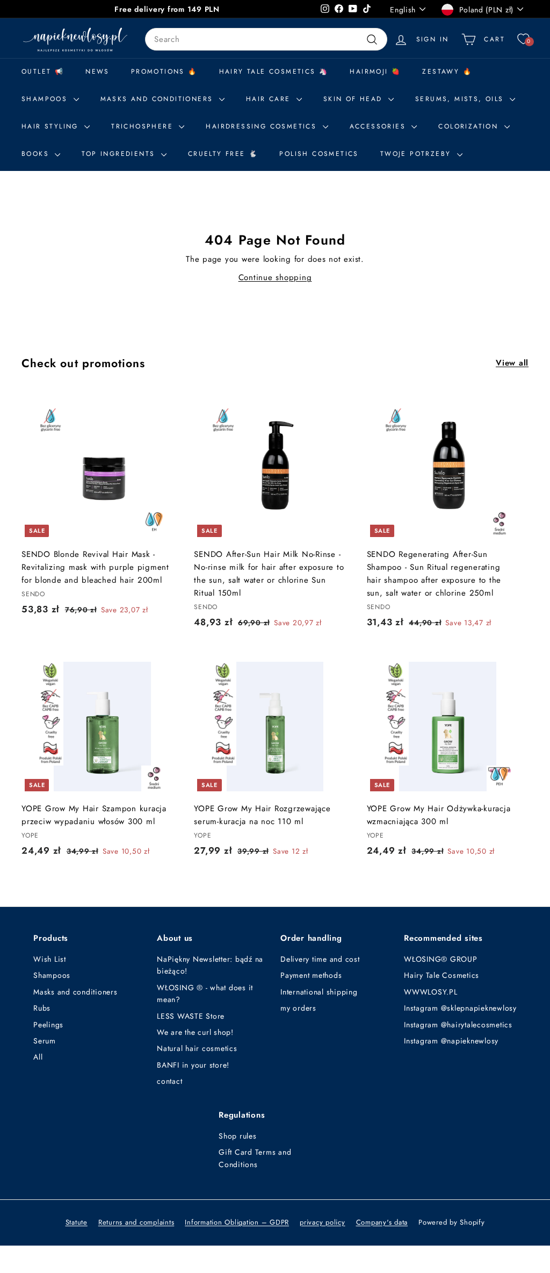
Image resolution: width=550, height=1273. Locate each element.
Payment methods (311, 975)
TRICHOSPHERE (143, 126)
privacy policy (322, 1222)
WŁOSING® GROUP (440, 959)
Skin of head (354, 99)
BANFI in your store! (193, 1065)
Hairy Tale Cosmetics (441, 975)
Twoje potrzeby (417, 154)
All (37, 1057)
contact (169, 1081)
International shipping (319, 991)
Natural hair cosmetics (197, 1048)
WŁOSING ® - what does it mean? (205, 993)
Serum (44, 1040)
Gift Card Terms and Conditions (255, 1158)
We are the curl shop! (195, 1032)
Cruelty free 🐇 (223, 154)
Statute (77, 1222)
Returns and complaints (136, 1222)
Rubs (41, 1008)
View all (512, 363)
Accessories (379, 126)
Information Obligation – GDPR (237, 1222)
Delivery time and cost (320, 959)
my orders (298, 1008)
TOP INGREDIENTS (120, 154)
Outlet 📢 (42, 71)
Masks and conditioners (158, 99)
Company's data (382, 1222)
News (97, 71)
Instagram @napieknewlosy (451, 1040)
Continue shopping (275, 277)
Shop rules (238, 1136)
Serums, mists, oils (461, 99)
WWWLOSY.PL (431, 991)
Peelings (48, 1024)
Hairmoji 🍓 (375, 71)
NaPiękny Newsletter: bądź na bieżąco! (210, 965)
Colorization (469, 126)
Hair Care (270, 99)
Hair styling (51, 126)
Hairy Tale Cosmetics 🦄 (274, 71)
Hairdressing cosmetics (263, 126)
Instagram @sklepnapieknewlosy (460, 1008)
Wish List (49, 959)
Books (36, 154)
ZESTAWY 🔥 (447, 71)
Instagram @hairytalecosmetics (458, 1024)
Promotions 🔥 (164, 71)
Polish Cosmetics (318, 154)
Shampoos (51, 975)
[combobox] (266, 39)
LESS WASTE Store (191, 1016)
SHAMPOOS (46, 99)
